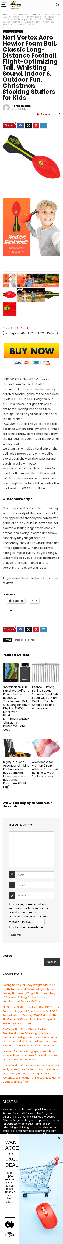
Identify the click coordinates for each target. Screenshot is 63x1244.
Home (6, 14)
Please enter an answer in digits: (30, 916)
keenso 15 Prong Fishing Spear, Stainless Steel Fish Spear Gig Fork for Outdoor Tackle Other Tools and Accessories (45, 697)
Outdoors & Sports (25, 14)
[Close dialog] (59, 1138)
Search (7, 956)
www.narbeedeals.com (16, 1109)
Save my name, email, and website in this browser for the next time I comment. (28, 908)
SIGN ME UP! (10, 1224)
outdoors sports (24, 639)
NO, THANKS (9, 1235)
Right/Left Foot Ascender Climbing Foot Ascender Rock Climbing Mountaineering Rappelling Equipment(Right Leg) (16, 774)
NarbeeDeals (21, 106)
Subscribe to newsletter (28, 927)
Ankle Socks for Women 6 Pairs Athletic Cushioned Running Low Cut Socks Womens (45, 769)
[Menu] (4, 5)
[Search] (57, 5)
